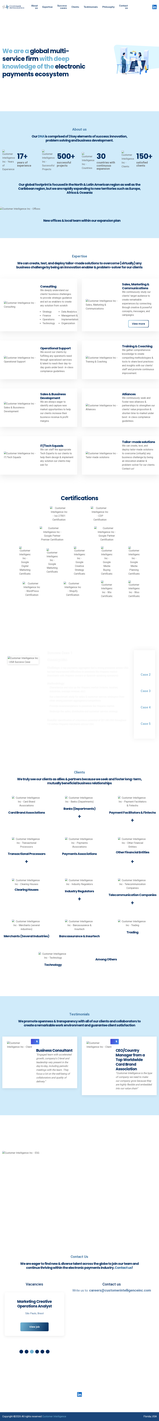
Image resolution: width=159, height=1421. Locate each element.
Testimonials (91, 7)
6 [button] (48, 1351)
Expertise (47, 7)
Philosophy (108, 7)
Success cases (62, 6)
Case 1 (145, 658)
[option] (79, 63)
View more (138, 323)
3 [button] (32, 1351)
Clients (75, 7)
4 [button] (37, 1351)
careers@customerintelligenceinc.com (120, 1290)
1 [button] (21, 1351)
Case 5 (145, 724)
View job (34, 1331)
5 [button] (42, 1351)
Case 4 (145, 707)
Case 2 (145, 674)
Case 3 (145, 691)
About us (34, 6)
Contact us (123, 6)
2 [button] (26, 1351)
